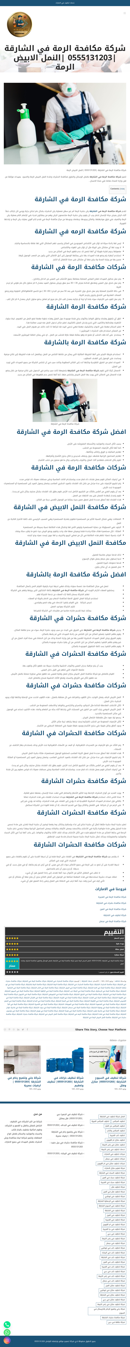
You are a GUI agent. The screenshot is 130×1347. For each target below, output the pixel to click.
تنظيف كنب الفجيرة (117, 1135)
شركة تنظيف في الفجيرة (115, 1220)
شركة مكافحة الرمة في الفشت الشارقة (97, 997)
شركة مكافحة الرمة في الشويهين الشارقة (57, 994)
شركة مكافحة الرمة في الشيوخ (30, 994)
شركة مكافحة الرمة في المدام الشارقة (41, 1001)
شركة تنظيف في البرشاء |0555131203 (65, 1153)
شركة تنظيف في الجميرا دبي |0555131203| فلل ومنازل (70, 1116)
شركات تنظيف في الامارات (114, 1154)
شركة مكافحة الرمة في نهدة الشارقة (106, 1014)
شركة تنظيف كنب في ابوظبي (113, 1248)
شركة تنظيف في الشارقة (114, 915)
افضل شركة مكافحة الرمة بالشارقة (76, 574)
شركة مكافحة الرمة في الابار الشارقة (101, 987)
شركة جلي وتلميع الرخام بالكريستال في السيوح (109, 1311)
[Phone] (7, 1324)
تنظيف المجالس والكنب (116, 1130)
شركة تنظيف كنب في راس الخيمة (111, 1276)
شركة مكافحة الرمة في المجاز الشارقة (69, 1001)
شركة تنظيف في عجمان (115, 1243)
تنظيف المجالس (119, 1121)
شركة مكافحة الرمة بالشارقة (85, 342)
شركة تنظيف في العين (116, 1215)
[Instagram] (7, 1340)
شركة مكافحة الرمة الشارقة (86, 306)
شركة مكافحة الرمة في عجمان (112, 921)
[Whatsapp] (7, 1332)
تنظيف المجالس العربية (100, 1121)
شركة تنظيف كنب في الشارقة (113, 1257)
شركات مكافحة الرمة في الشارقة (78, 267)
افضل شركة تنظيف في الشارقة (112, 1116)
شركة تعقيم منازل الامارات (114, 1168)
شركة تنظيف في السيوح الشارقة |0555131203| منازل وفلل (107, 1059)
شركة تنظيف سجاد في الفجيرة (113, 1182)
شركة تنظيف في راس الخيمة (113, 1238)
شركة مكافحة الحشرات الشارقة (81, 812)
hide (122, 188)
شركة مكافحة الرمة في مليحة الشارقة (72, 1010)
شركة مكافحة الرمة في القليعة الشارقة (98, 1001)
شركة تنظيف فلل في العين (114, 1191)
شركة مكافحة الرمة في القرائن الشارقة (38, 997)
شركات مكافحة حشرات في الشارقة (76, 685)
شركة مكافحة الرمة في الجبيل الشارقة (73, 987)
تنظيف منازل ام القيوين (115, 1140)
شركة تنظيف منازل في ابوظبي (112, 1290)
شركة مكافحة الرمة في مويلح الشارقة (44, 1010)
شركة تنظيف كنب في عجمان (113, 1281)
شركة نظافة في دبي (116, 1322)
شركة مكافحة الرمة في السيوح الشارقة (19, 991)
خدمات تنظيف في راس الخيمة (113, 1149)
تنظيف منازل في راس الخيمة (113, 1145)
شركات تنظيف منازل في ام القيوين (111, 1163)
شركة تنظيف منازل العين (115, 1285)
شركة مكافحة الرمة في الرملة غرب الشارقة (79, 991)
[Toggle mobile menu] (125, 13)
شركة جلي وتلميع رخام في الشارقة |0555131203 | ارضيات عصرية (22, 1059)
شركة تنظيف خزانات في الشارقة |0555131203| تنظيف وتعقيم (65, 1059)
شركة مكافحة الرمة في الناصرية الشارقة (43, 1004)
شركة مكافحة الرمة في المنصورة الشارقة (105, 1004)
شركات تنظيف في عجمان (115, 1159)
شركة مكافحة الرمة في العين (113, 909)
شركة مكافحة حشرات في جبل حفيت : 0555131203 (66, 1145)
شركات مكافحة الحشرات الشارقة (80, 844)
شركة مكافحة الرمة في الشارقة (80, 199)
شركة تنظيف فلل (118, 1187)
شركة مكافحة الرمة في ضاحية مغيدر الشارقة (103, 1010)
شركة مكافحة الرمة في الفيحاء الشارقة (67, 997)
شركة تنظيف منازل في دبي (114, 1299)
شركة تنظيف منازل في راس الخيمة (111, 1304)
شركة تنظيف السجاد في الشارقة (112, 1173)
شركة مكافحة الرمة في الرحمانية (108, 991)
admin (117, 981)
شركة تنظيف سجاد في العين (113, 1177)
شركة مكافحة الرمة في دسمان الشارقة (76, 1007)
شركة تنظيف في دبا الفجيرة (114, 1229)
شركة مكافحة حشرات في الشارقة (77, 618)
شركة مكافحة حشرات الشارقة (83, 781)
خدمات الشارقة (87, 981)
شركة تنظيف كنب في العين (114, 1262)
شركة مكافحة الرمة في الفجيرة (112, 897)
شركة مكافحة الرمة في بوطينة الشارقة (105, 1007)
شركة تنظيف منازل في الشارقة (112, 1295)
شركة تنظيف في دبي (116, 1234)
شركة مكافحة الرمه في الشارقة (80, 231)
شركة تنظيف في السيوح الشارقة (112, 1206)
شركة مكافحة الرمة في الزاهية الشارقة (48, 991)
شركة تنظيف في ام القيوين (114, 1224)
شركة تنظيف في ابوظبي (115, 1196)
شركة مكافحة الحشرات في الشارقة (75, 653)
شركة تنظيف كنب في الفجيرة (113, 1267)
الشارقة (93, 211)
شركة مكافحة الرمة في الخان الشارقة (44, 987)
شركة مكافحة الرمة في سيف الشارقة (47, 1007)
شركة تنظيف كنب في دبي (114, 1271)
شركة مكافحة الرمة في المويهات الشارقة (74, 1004)
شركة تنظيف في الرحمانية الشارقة (111, 1201)
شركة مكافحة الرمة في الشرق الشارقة (88, 994)
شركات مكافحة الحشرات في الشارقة (74, 733)
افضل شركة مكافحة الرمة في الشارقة (71, 431)
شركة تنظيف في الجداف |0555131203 (65, 1125)
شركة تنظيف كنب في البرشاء (113, 1252)
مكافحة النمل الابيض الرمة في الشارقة (70, 542)
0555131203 (40, 1341)
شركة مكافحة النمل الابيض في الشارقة (69, 507)
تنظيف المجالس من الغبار (115, 1126)
